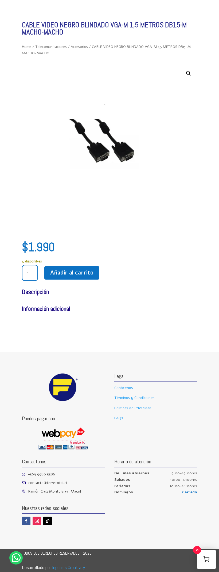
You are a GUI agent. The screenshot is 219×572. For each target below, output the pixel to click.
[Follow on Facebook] (26, 521)
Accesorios (79, 46)
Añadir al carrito (71, 272)
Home (26, 46)
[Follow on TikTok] (47, 521)
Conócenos (123, 387)
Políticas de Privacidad (132, 407)
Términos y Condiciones (134, 397)
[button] (188, 73)
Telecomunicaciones (51, 46)
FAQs (118, 418)
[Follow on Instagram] (37, 521)
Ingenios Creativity (68, 567)
